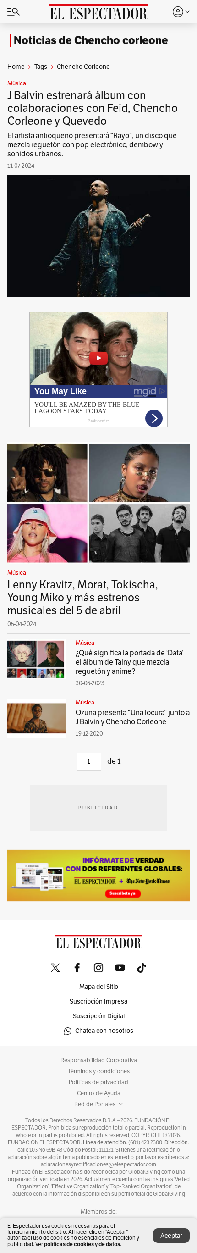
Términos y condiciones (99, 1071)
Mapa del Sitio (98, 987)
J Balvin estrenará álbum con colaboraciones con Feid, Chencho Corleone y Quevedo (92, 108)
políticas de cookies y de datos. (82, 1244)
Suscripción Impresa (98, 1001)
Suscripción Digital (99, 1016)
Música (16, 83)
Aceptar (171, 1236)
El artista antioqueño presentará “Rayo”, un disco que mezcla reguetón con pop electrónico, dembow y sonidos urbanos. (92, 145)
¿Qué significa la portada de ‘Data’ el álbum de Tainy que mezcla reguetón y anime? (129, 662)
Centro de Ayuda (98, 1093)
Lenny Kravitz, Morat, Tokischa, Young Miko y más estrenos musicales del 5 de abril (82, 597)
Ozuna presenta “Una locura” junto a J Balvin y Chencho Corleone (133, 717)
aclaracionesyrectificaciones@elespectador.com (98, 1164)
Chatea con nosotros (104, 1031)
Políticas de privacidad (98, 1082)
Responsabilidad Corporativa (98, 1060)
